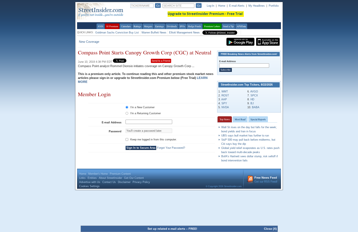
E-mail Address (111, 122)
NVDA (225, 107)
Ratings (137, 26)
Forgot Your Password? (171, 147)
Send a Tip (228, 26)
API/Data (241, 26)
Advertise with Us (89, 182)
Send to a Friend (161, 60)
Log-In (210, 5)
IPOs (182, 26)
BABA (255, 107)
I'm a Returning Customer (145, 113)
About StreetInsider (110, 177)
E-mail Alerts (236, 5)
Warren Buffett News (154, 32)
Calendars (126, 26)
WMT (224, 91)
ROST (225, 95)
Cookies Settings (89, 186)
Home (221, 5)
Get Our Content (134, 177)
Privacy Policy (141, 182)
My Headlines (256, 5)
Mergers (148, 26)
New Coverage (89, 41)
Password (115, 131)
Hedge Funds (194, 26)
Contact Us (109, 182)
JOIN (100, 26)
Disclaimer (124, 182)
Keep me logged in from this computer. (153, 139)
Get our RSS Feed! (265, 179)
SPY (224, 103)
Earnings (159, 26)
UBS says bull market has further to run (245, 135)
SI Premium (112, 26)
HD (252, 99)
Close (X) (270, 228)
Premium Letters (212, 26)
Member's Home (98, 173)
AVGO (254, 91)
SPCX (254, 95)
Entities (92, 177)
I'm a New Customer (142, 107)
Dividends (172, 26)
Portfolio (274, 5)
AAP (224, 99)
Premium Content (120, 173)
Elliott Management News (184, 32)
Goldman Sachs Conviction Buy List (117, 32)
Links (82, 177)
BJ (252, 103)
